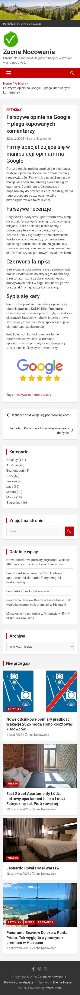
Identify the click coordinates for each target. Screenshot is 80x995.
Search (69, 531)
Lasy (9, 487)
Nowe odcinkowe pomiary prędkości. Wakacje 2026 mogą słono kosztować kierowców (39, 724)
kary (48, 395)
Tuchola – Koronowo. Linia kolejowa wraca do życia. (39, 430)
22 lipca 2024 (15, 138)
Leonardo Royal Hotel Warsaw (27, 591)
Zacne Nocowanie (29, 52)
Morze (10, 497)
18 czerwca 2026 (17, 873)
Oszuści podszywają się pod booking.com (40, 415)
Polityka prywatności (18, 982)
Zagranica (13, 503)
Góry (9, 476)
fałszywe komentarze (29, 395)
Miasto (11, 492)
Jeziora (11, 481)
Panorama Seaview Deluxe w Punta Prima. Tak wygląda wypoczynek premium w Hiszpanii (36, 937)
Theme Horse (62, 982)
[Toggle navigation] (9, 73)
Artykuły (14, 109)
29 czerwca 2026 (17, 809)
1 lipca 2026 (14, 734)
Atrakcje (12, 465)
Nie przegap (18, 663)
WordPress (54, 988)
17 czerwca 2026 (17, 948)
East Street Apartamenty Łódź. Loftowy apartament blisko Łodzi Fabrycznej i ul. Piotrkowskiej (34, 577)
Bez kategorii (15, 471)
